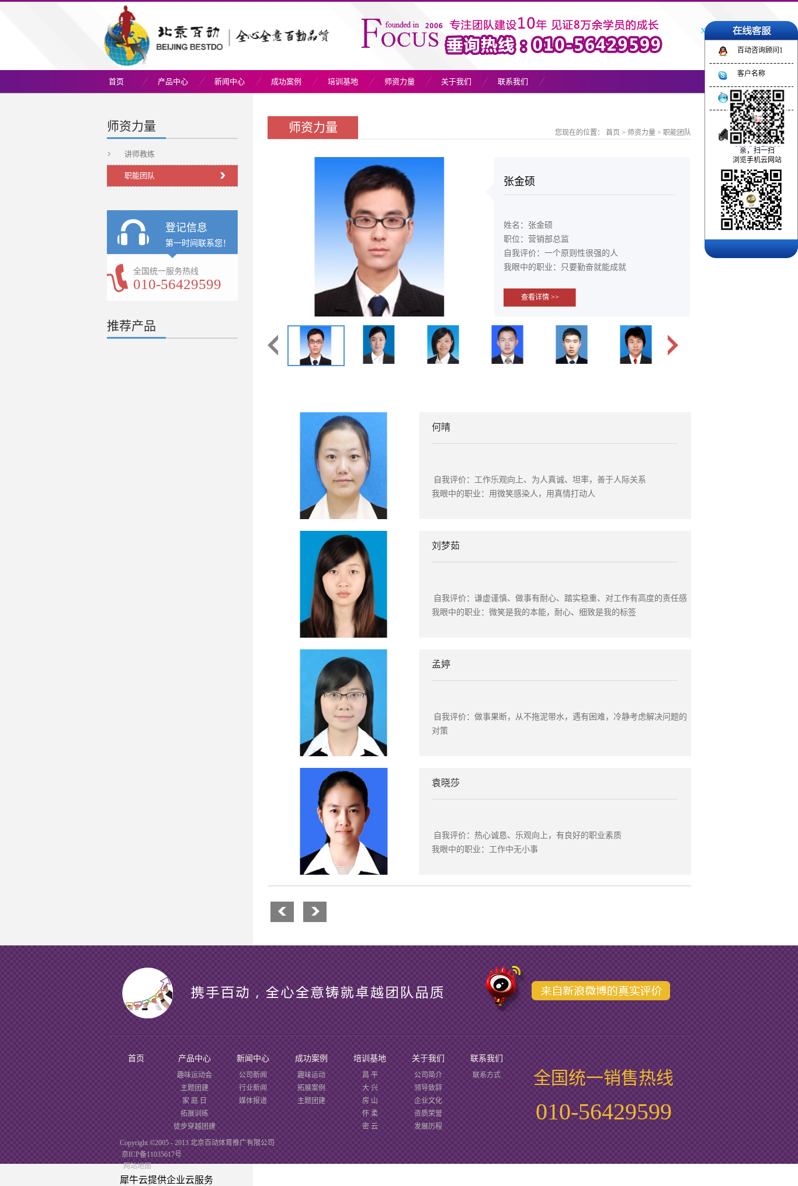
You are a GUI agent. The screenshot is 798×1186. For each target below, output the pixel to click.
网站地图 (135, 1166)
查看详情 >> (540, 297)
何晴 (441, 427)
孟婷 (441, 664)
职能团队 (677, 132)
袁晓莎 (446, 783)
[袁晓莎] (343, 775)
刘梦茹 (446, 546)
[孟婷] (343, 656)
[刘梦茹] (343, 538)
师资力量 (641, 132)
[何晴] (343, 419)
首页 (116, 81)
